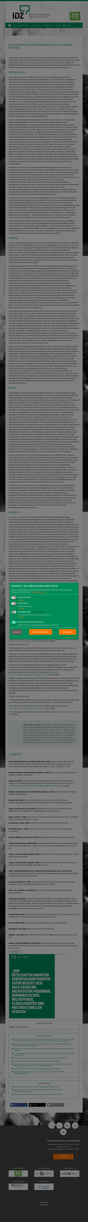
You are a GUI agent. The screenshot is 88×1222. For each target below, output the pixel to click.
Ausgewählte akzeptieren (41, 632)
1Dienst (21, 600)
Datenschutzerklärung (38, 592)
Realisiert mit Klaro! (71, 637)
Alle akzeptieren (67, 632)
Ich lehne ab (16, 632)
